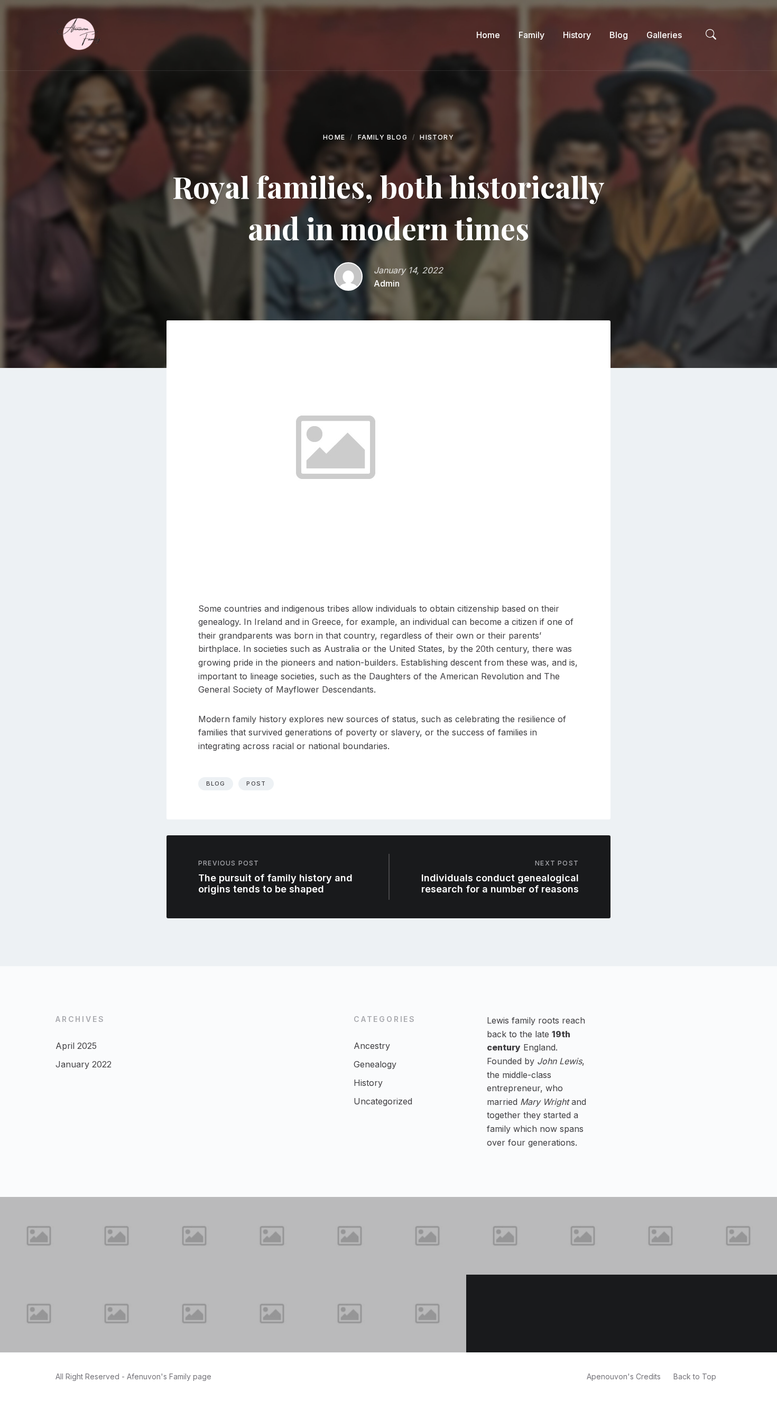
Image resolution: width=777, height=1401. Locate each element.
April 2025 (76, 1045)
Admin (387, 283)
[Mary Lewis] (583, 1313)
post (255, 783)
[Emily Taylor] (427, 1236)
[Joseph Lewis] (738, 1236)
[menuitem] (488, 34)
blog (215, 783)
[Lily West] (272, 1236)
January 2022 (84, 1064)
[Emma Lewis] (660, 1236)
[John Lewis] (349, 1236)
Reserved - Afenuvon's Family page (148, 1376)
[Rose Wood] (272, 1313)
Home (334, 137)
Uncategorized (383, 1101)
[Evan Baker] (116, 1313)
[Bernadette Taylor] (116, 1236)
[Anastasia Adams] (505, 1313)
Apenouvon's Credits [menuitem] (624, 1376)
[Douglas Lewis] (194, 1313)
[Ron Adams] (349, 1313)
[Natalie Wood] (39, 1313)
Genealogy (375, 1064)
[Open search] (711, 34)
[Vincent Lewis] (738, 1313)
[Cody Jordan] (194, 1236)
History (437, 137)
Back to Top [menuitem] (694, 1376)
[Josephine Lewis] (583, 1236)
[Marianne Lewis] (427, 1313)
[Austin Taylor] (39, 1236)
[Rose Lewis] (660, 1313)
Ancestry (372, 1045)
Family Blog (383, 137)
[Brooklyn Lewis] (505, 1236)
